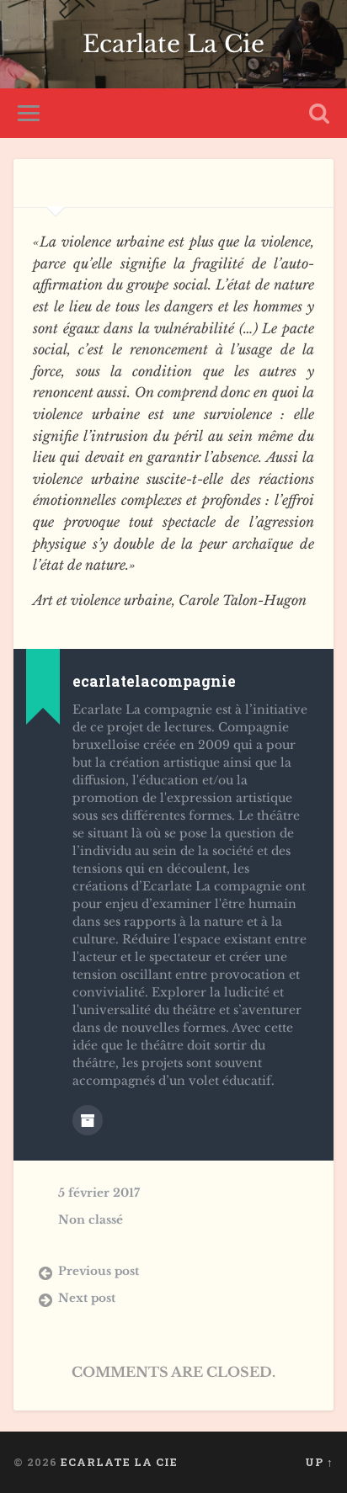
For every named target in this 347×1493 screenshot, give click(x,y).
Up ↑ (319, 1462)
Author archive (87, 1120)
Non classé (90, 1220)
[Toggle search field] (319, 113)
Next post (86, 1298)
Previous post (98, 1271)
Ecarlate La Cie (173, 44)
